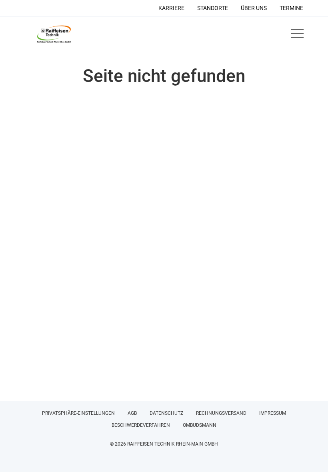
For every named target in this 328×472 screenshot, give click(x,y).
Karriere (171, 8)
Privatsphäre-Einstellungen (78, 413)
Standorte (212, 8)
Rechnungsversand (221, 413)
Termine (291, 8)
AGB (132, 413)
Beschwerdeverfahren (141, 425)
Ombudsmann (199, 425)
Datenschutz (166, 413)
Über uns (254, 8)
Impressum (272, 413)
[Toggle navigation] (296, 33)
